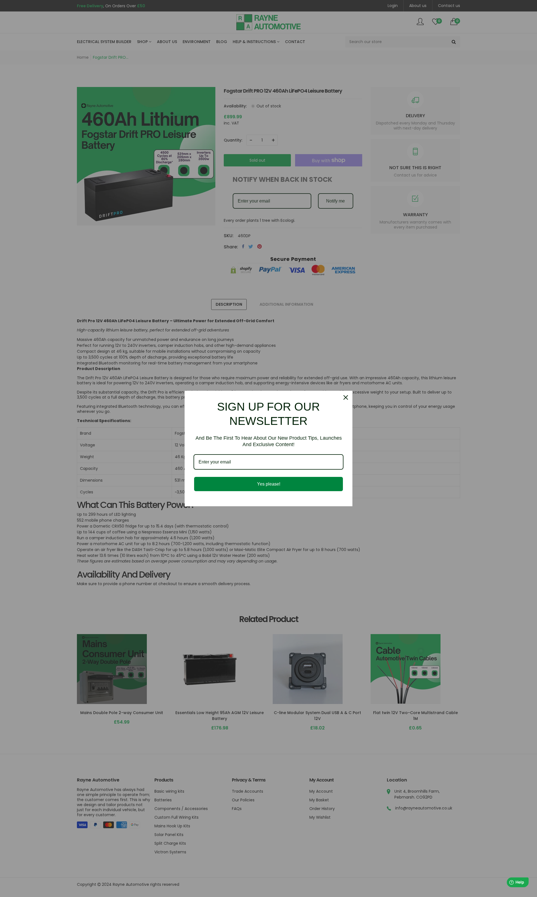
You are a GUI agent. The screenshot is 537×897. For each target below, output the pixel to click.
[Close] (345, 397)
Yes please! (268, 484)
